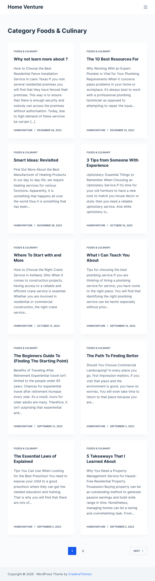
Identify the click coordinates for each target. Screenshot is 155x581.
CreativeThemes (80, 574)
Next (137, 550)
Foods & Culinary (26, 51)
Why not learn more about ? (41, 59)
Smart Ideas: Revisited (36, 160)
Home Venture (25, 7)
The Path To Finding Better (113, 355)
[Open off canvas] (145, 7)
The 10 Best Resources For (113, 59)
